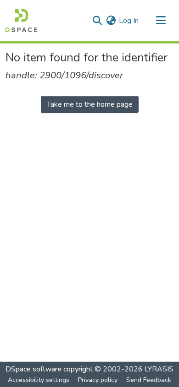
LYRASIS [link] (159, 369)
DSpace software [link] (34, 369)
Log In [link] (129, 21)
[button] (21, 20)
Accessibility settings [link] (38, 380)
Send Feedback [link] (148, 380)
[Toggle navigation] (160, 20)
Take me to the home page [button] (90, 104)
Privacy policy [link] (97, 380)
